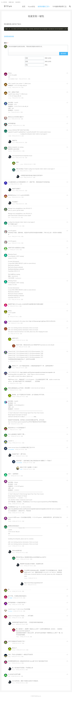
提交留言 (63, 53)
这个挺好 (10, 598)
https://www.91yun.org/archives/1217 (33, 582)
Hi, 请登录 (4, 2)
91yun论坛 (31, 6)
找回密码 (17, 2)
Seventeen (10, 611)
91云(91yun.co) (7, 6)
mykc (21, 469)
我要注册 (11, 2)
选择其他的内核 (9, 36)
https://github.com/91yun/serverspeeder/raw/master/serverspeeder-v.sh (37, 372)
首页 (23, 6)
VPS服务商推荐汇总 (59, 6)
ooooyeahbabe (11, 449)
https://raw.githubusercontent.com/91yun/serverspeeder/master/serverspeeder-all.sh (28, 509)
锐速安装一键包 (36, 16)
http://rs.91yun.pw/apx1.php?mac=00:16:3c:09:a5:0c (42, 321)
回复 (29, 79)
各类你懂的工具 (43, 6)
